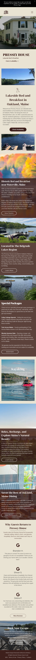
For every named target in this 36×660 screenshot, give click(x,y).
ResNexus (28, 652)
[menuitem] (6, 657)
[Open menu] (32, 12)
